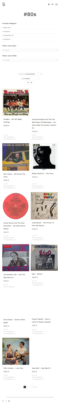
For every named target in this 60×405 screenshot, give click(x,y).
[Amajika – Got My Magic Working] (15, 102)
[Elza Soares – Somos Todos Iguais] (15, 303)
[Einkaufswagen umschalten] (49, 4)
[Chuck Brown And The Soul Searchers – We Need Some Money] (15, 206)
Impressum (35, 397)
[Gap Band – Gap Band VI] (44, 351)
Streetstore (6, 39)
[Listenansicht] (31, 82)
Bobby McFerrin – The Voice (42, 173)
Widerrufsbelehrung (43, 397)
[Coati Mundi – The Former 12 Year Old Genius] (44, 206)
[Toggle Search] (52, 4)
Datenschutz (28, 397)
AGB (23, 397)
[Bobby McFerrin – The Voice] (44, 157)
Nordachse (6, 31)
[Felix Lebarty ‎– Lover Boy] (15, 351)
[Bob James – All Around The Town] (15, 157)
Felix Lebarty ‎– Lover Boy (13, 368)
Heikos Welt (6, 27)
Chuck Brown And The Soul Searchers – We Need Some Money (14, 226)
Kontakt (51, 397)
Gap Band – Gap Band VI (41, 368)
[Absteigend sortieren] (40, 74)
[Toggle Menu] (56, 4)
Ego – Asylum (37, 274)
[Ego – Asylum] (44, 257)
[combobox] (30, 50)
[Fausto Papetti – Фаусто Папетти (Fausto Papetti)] (44, 302)
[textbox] (30, 50)
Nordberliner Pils (8, 35)
